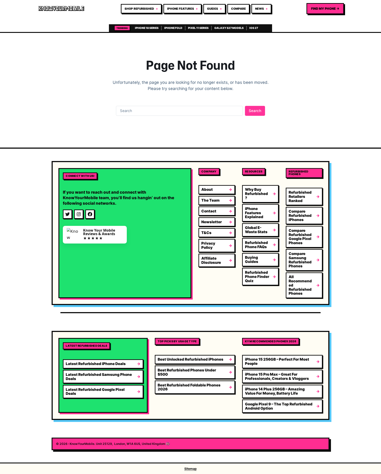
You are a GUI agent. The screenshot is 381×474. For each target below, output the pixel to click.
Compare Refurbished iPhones (300, 215)
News (259, 8)
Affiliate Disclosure (211, 260)
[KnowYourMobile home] (61, 9)
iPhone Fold (173, 28)
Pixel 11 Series (198, 28)
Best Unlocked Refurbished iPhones (190, 359)
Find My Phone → (325, 8)
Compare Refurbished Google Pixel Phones (300, 236)
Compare (238, 8)
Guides (212, 8)
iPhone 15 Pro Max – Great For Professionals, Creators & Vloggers (277, 376)
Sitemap (190, 468)
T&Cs (206, 232)
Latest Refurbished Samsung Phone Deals (99, 376)
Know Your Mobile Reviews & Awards (99, 232)
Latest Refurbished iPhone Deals (96, 364)
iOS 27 (253, 28)
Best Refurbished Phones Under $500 (187, 372)
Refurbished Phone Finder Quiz (257, 276)
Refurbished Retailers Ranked (300, 196)
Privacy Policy (208, 245)
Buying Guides (251, 259)
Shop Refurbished (139, 8)
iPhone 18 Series (147, 28)
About (207, 189)
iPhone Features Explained (254, 212)
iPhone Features (180, 8)
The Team (210, 200)
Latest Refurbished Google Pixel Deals (95, 391)
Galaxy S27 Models (229, 28)
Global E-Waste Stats (256, 229)
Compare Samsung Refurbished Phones (300, 259)
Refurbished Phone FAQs (256, 244)
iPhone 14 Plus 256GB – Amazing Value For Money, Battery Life (275, 391)
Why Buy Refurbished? (256, 193)
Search (255, 111)
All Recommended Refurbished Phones (300, 285)
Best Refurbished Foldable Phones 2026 (189, 387)
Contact (208, 211)
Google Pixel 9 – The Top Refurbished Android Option (278, 406)
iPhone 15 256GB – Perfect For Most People (277, 361)
